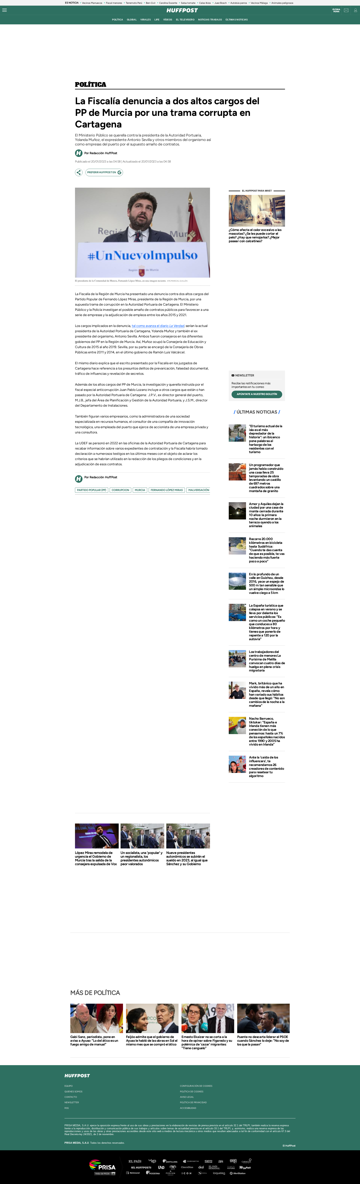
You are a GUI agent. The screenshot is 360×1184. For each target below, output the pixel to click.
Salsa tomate (188, 2)
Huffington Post (142, 1167)
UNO (163, 1167)
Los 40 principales (155, 1161)
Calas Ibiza (205, 2)
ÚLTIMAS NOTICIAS (237, 19)
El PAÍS (137, 1161)
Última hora (336, 10)
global (132, 19)
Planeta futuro (230, 1167)
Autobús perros (238, 2)
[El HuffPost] (182, 10)
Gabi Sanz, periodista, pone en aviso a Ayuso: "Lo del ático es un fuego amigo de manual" (94, 1040)
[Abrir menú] (4, 10)
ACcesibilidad (188, 1108)
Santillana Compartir (192, 1161)
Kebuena (243, 1167)
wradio (173, 1167)
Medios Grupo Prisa (103, 1173)
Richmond (134, 1172)
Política (90, 85)
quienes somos (73, 1091)
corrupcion (120, 490)
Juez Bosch (220, 2)
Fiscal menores (114, 2)
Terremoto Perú (134, 2)
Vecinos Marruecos (92, 2)
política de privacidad (193, 1102)
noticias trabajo (210, 19)
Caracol (246, 1161)
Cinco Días (188, 1167)
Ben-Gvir (150, 2)
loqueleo (220, 1172)
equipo (68, 1086)
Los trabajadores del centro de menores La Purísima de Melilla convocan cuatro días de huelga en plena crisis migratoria (267, 661)
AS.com (220, 1161)
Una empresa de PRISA (103, 1164)
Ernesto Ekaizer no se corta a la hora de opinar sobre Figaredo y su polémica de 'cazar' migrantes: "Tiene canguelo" (207, 1042)
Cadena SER (208, 1161)
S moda (203, 1172)
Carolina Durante (168, 2)
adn (233, 1161)
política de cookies (191, 1091)
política (117, 19)
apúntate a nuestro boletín (257, 394)
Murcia (140, 490)
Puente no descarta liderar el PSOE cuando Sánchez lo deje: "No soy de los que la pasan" (263, 1040)
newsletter (71, 1102)
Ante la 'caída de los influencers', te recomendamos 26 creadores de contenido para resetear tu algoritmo (266, 766)
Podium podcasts (171, 1172)
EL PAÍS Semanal (216, 1167)
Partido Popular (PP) (91, 490)
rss (66, 1108)
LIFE (157, 19)
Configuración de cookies (196, 1086)
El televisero (185, 19)
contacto (70, 1097)
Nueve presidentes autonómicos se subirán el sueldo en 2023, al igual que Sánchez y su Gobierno (187, 858)
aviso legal (187, 1097)
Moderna (153, 1172)
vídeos (167, 19)
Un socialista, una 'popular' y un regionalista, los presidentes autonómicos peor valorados (142, 858)
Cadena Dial (202, 1167)
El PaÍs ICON (187, 1172)
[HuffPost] (77, 1075)
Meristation (238, 1172)
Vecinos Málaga (259, 2)
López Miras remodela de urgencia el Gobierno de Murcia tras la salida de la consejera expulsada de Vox (96, 858)
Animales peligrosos (282, 2)
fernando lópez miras (167, 490)
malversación (198, 490)
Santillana (172, 1161)
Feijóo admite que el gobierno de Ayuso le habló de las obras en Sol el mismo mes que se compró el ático (151, 1040)
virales (145, 19)
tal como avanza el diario (158, 326)
